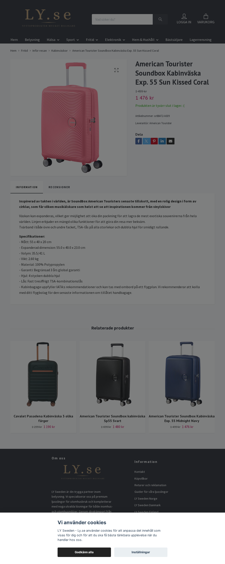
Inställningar (141, 552)
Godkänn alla (84, 552)
